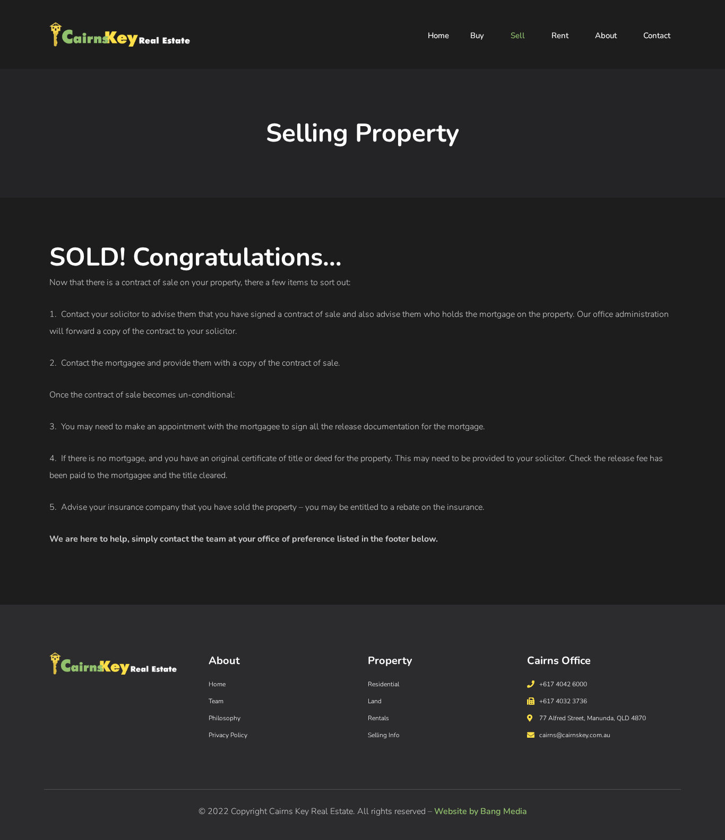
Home (438, 35)
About (606, 35)
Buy (477, 35)
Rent (559, 35)
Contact (656, 35)
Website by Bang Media (480, 811)
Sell (518, 35)
